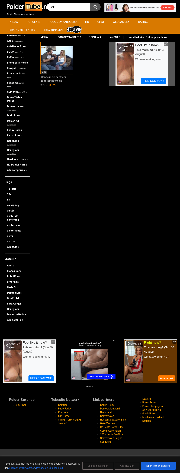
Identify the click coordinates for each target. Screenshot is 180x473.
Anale (15, 40)
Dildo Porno (14, 115)
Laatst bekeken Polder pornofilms (147, 37)
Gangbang (13, 143)
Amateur (16, 35)
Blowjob (16, 68)
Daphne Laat (14, 292)
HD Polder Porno (17, 164)
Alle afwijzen (127, 465)
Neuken (146, 420)
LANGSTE (114, 37)
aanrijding (13, 205)
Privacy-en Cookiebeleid (49, 468)
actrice (11, 241)
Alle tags (12, 247)
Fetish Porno (14, 135)
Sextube (63, 404)
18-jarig (11, 188)
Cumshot (17, 91)
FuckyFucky (64, 408)
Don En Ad (13, 298)
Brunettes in (16, 75)
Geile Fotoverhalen (110, 430)
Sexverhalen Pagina (111, 438)
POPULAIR (33, 22)
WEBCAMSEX (121, 22)
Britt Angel (13, 281)
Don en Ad (13, 123)
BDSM (15, 51)
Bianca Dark (14, 271)
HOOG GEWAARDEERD (63, 22)
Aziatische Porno (17, 46)
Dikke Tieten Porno (14, 99)
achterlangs (14, 230)
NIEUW (13, 22)
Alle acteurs (14, 320)
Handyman (13, 152)
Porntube (63, 412)
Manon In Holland (17, 314)
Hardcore (17, 159)
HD (87, 22)
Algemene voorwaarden (21, 468)
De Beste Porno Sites (112, 427)
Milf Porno (64, 416)
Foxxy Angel (14, 303)
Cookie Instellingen (98, 465)
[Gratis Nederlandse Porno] (27, 6)
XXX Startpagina (151, 409)
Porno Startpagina (152, 406)
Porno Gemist (150, 402)
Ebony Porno (14, 130)
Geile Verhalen (108, 423)
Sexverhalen (107, 416)
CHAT (100, 22)
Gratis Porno (149, 413)
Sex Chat (147, 398)
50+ (9, 194)
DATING (143, 22)
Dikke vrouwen (15, 108)
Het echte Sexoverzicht (113, 419)
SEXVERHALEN (53, 29)
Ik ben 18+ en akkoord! (158, 465)
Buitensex (15, 84)
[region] (90, 464)
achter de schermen (13, 218)
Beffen (15, 57)
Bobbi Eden (13, 276)
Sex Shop (21, 404)
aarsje (10, 210)
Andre (10, 265)
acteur (11, 236)
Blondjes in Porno (17, 62)
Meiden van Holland (153, 417)
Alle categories (16, 170)
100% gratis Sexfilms (111, 434)
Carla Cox (12, 287)
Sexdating (105, 441)
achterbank (13, 225)
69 (8, 199)
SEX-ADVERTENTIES (22, 29)
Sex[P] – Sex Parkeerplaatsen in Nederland (110, 408)
